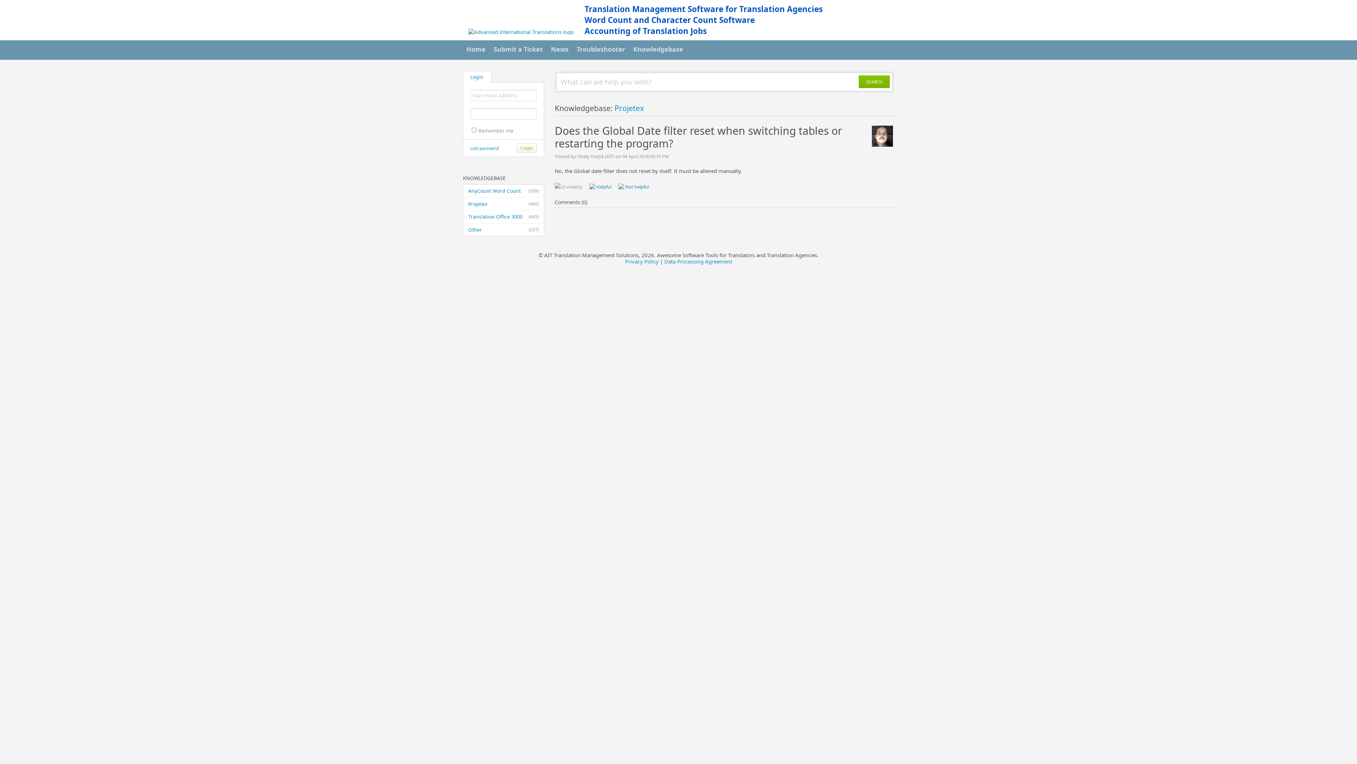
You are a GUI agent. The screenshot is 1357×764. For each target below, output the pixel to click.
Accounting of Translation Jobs (645, 30)
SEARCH (874, 82)
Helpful (603, 187)
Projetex (503, 204)
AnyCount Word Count (503, 190)
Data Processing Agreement (698, 261)
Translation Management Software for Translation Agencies (703, 9)
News (560, 49)
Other (503, 229)
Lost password (484, 148)
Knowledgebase (658, 49)
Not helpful (636, 187)
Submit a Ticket (518, 49)
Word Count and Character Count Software (669, 20)
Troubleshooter (601, 49)
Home (476, 49)
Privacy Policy (642, 261)
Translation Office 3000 (503, 216)
